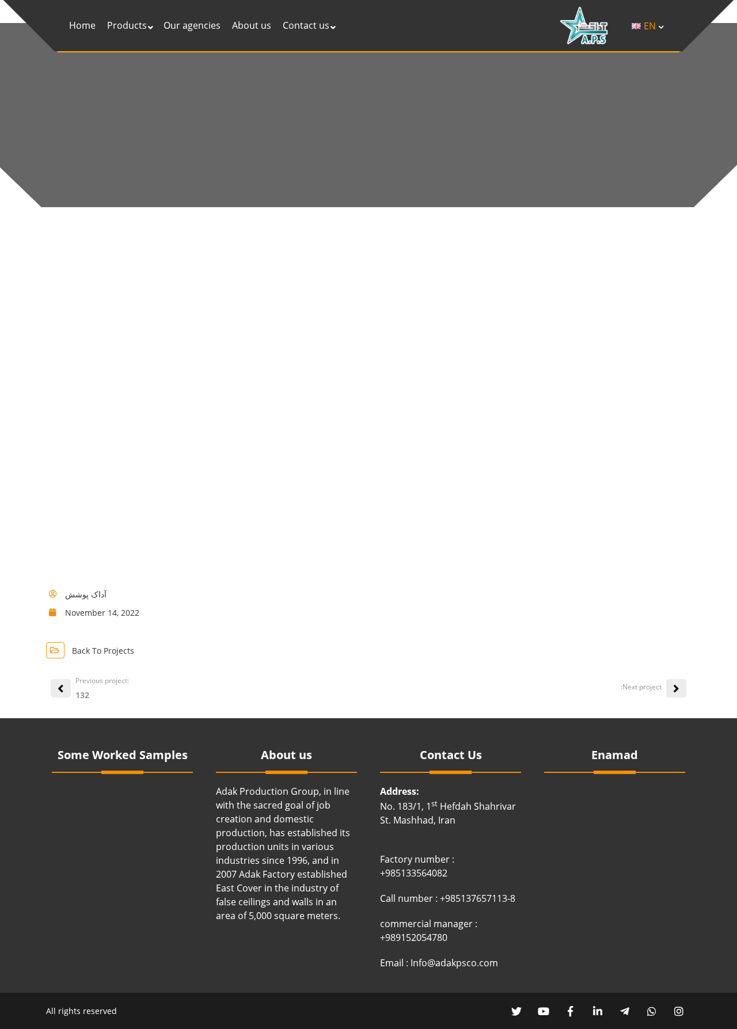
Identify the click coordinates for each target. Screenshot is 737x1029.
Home (82, 25)
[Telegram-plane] (624, 1010)
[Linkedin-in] (597, 1010)
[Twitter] (516, 1010)
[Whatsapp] (651, 1010)
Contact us (306, 25)
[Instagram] (678, 1010)
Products (127, 25)
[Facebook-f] (570, 1010)
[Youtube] (543, 1010)
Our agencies (192, 25)
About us (251, 25)
